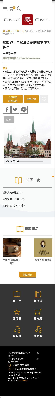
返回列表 (27, 274)
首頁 (8, 31)
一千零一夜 (18, 31)
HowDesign (23, 380)
